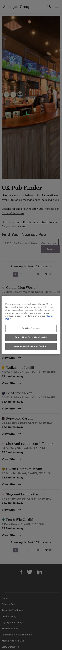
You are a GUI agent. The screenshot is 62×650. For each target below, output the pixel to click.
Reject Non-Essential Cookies (31, 337)
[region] (31, 325)
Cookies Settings (31, 328)
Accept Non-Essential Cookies (31, 346)
